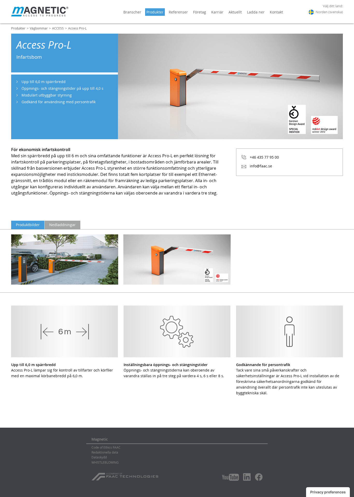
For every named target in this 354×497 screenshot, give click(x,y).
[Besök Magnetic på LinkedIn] (247, 477)
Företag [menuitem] (199, 12)
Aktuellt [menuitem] (235, 12)
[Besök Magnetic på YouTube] (230, 477)
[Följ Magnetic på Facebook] (259, 477)
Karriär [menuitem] (217, 12)
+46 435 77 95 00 (264, 157)
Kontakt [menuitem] (276, 12)
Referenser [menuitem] (178, 12)
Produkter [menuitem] (155, 12)
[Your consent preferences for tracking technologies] (328, 492)
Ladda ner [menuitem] (256, 12)
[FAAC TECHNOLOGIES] (125, 475)
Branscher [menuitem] (132, 12)
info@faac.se (261, 166)
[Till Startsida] (39, 12)
